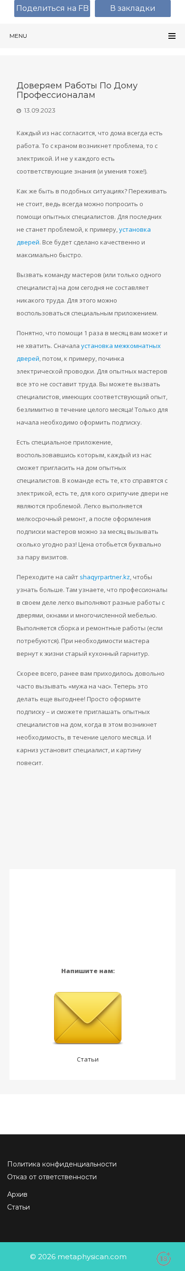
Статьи (88, 1059)
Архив (17, 1194)
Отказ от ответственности (52, 1177)
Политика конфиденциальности (62, 1164)
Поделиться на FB (52, 8)
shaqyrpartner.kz (105, 577)
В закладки (133, 8)
